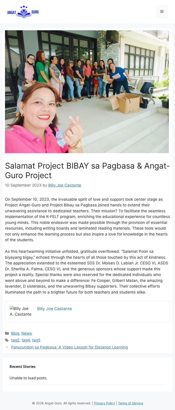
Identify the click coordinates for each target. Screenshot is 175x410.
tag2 (15, 340)
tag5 (36, 340)
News (26, 333)
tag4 (26, 340)
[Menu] (162, 11)
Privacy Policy (104, 403)
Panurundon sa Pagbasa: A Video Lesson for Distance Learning (69, 347)
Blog (15, 333)
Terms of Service (130, 403)
